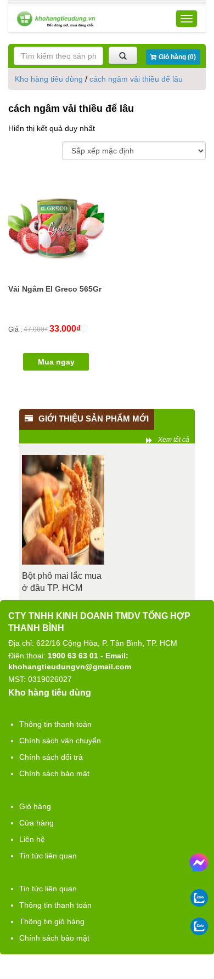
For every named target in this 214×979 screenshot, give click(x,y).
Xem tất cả (173, 439)
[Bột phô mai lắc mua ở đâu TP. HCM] (63, 510)
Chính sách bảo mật (54, 773)
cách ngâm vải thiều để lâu (136, 79)
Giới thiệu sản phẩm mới (93, 418)
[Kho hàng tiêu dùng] (56, 18)
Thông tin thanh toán (55, 724)
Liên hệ (32, 839)
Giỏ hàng (35, 806)
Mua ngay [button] (56, 361)
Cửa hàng (36, 822)
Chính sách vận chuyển (60, 740)
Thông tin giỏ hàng (52, 921)
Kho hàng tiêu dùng (49, 79)
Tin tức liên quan (48, 855)
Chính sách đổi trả (51, 757)
